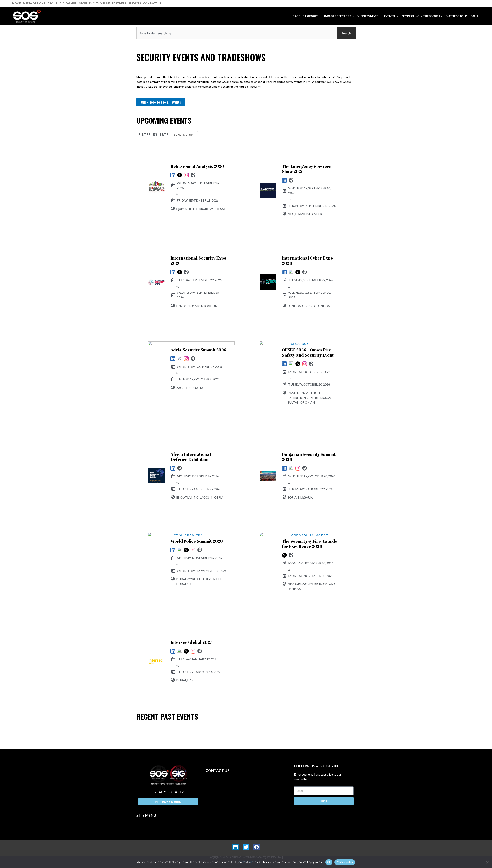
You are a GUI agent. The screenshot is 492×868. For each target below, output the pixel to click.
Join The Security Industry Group (441, 16)
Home (16, 3)
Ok (329, 862)
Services (134, 3)
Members (407, 16)
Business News (367, 16)
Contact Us (152, 3)
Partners (119, 3)
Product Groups (305, 16)
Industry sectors (337, 16)
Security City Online (94, 3)
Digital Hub (68, 3)
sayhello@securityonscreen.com (230, 788)
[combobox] (236, 33)
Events (389, 16)
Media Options (34, 3)
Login (473, 16)
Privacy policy (344, 862)
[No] (487, 862)
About (52, 3)
